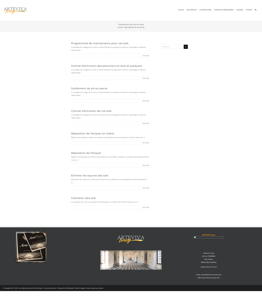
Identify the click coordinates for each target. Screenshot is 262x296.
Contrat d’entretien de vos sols (91, 110)
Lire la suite (146, 55)
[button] (255, 9)
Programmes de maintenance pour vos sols (99, 43)
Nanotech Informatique (35, 288)
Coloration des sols (83, 198)
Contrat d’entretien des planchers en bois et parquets (106, 65)
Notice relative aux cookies (95, 288)
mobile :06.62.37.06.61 (208, 267)
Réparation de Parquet (86, 152)
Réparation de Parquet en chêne (92, 133)
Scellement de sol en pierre (89, 88)
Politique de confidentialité (65, 288)
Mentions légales (80, 288)
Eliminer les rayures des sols (89, 175)
